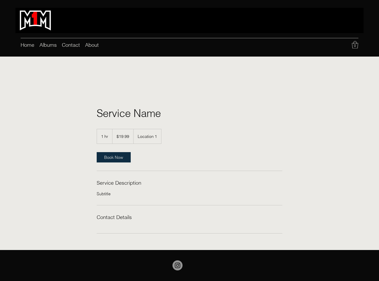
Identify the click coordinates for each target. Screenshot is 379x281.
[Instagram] (177, 265)
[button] (355, 45)
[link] (114, 157)
